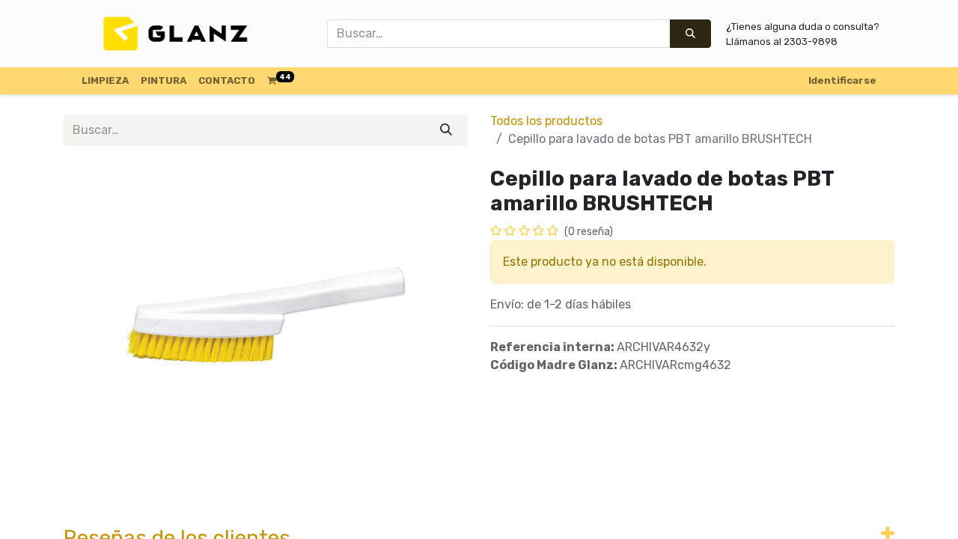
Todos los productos (546, 121)
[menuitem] (105, 80)
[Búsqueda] (690, 33)
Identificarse (842, 80)
